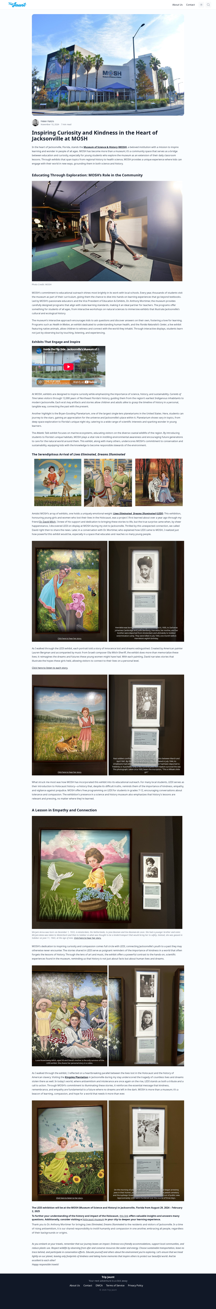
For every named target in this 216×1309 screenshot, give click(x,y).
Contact (190, 4)
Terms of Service (115, 1285)
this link (124, 1216)
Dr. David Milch (47, 521)
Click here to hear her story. (70, 638)
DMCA (99, 1285)
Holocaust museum (93, 1219)
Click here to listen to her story (69, 1198)
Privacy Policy (135, 1285)
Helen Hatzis (47, 121)
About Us (177, 4)
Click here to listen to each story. (50, 667)
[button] (201, 5)
